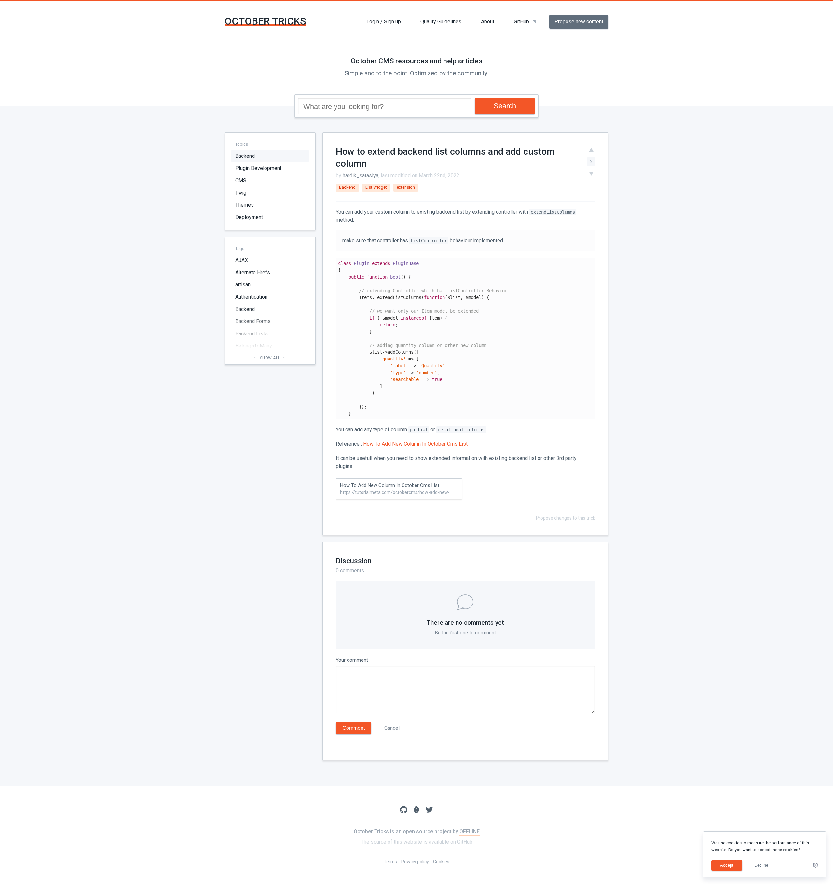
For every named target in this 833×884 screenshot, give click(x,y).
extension (406, 187)
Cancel (392, 728)
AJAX (241, 260)
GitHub (521, 22)
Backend (245, 156)
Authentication (251, 297)
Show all (270, 358)
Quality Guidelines (440, 22)
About (487, 22)
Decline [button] (761, 865)
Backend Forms (253, 322)
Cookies (441, 861)
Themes (244, 205)
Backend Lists (251, 334)
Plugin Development (258, 168)
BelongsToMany (253, 346)
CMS (240, 180)
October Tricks (265, 21)
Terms (390, 861)
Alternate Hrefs (252, 272)
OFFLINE (469, 831)
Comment (353, 728)
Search (505, 106)
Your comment (352, 660)
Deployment (249, 217)
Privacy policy (415, 861)
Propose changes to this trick (565, 518)
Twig (240, 193)
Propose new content (578, 22)
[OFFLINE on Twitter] (429, 810)
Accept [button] (726, 865)
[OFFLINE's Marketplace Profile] (416, 810)
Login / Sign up (383, 22)
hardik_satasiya (360, 175)
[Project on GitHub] (403, 810)
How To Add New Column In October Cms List (415, 444)
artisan (243, 285)
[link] (815, 865)
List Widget (376, 187)
